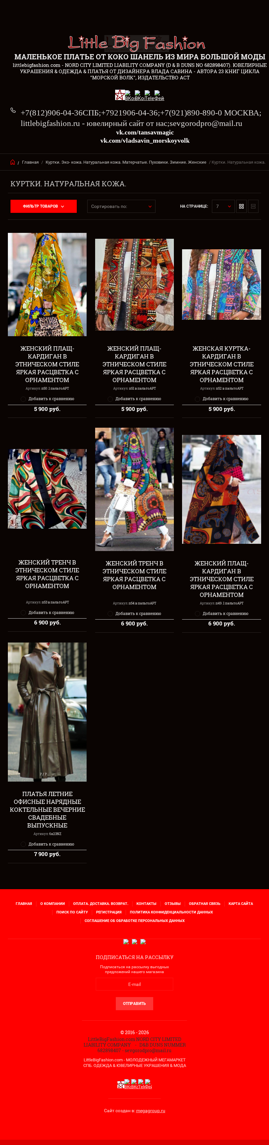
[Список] (253, 206)
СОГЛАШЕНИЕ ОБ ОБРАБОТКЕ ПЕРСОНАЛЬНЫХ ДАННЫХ (135, 921)
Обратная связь (204, 904)
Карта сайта (241, 904)
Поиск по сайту (72, 912)
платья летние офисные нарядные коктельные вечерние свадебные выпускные (47, 809)
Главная (30, 162)
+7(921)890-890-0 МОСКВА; (210, 112)
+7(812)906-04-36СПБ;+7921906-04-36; (90, 112)
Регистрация (109, 912)
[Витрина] (241, 206)
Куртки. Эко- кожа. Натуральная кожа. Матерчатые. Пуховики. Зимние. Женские (126, 162)
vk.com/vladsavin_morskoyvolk (145, 140)
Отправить (134, 1003)
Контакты (146, 904)
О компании (52, 904)
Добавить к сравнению (51, 398)
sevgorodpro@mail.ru (206, 123)
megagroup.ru (150, 1110)
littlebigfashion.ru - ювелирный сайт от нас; (95, 123)
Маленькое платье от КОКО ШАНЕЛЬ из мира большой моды (139, 56)
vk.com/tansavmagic (145, 132)
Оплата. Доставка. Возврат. (100, 904)
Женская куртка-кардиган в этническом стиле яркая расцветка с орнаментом (222, 364)
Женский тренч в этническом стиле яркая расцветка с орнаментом (47, 574)
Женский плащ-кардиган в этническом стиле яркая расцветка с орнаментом (47, 364)
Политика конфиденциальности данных (171, 912)
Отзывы (173, 904)
